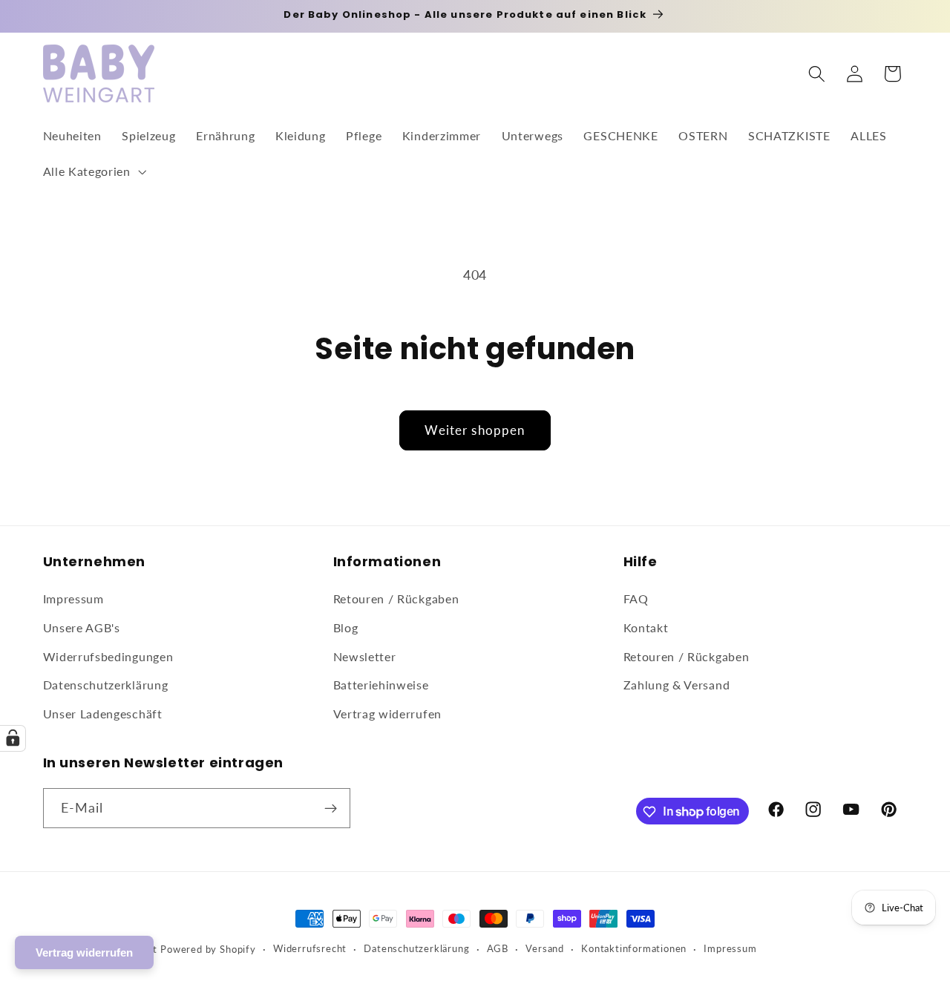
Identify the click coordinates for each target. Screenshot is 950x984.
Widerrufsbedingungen (108, 656)
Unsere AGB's (81, 627)
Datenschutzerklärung (105, 685)
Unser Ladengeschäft (103, 713)
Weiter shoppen (475, 430)
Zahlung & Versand (676, 685)
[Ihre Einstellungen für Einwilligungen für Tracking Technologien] (12, 738)
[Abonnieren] (331, 808)
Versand (544, 948)
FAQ (636, 598)
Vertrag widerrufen (387, 713)
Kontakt (646, 627)
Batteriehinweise (381, 685)
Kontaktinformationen (634, 948)
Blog (345, 627)
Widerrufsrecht (310, 948)
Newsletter (364, 656)
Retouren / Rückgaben (396, 598)
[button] (93, 171)
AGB (497, 948)
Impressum (73, 598)
